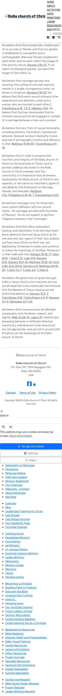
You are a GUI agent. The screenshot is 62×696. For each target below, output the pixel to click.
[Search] (3, 427)
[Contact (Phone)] (53, 38)
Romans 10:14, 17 (40, 254)
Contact (11, 392)
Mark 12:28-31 (20, 317)
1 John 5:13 (16, 258)
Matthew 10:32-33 (40, 262)
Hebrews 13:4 (40, 108)
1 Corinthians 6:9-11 (35, 297)
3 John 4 (42, 270)
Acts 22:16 (15, 266)
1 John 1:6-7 (14, 270)
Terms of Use (27, 392)
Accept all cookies (33, 446)
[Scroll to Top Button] (1, 411)
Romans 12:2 (37, 293)
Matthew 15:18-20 (23, 143)
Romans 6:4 (30, 266)
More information (21, 436)
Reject (33, 460)
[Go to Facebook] (48, 38)
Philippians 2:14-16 (19, 195)
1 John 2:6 (29, 270)
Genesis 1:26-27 (37, 65)
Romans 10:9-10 (18, 262)
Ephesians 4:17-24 (21, 301)
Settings (33, 453)
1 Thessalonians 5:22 (46, 195)
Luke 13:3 (29, 258)
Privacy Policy (47, 392)
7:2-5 (27, 108)
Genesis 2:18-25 (37, 92)
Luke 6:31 (36, 317)
